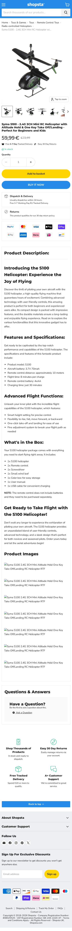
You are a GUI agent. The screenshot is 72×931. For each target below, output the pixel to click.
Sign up (51, 874)
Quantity (6, 154)
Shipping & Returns (25, 908)
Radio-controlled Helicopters (17, 26)
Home (5, 22)
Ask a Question (23, 712)
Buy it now (36, 185)
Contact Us (36, 911)
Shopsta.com (36, 922)
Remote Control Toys (48, 22)
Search (9, 908)
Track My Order (46, 908)
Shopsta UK (58, 920)
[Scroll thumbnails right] (67, 111)
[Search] (65, 12)
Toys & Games (18, 22)
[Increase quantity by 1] (31, 162)
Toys (31, 22)
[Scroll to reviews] (36, 134)
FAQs (60, 908)
